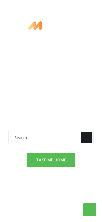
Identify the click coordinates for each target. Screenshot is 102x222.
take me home (51, 160)
